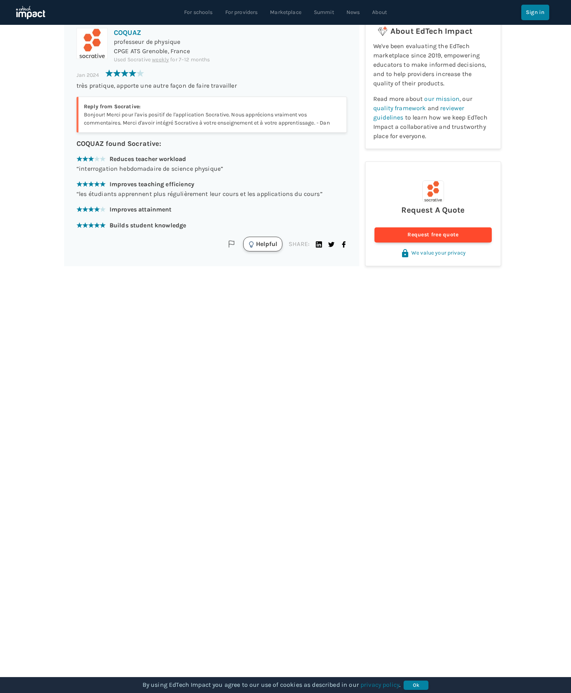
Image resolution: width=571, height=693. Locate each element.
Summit (324, 12)
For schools (198, 12)
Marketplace (285, 12)
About (379, 12)
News (353, 12)
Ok (416, 685)
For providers (241, 12)
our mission (442, 98)
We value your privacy (438, 252)
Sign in (535, 12)
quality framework (399, 108)
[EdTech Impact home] (30, 12)
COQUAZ (127, 32)
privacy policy (379, 684)
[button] (319, 244)
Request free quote (432, 234)
